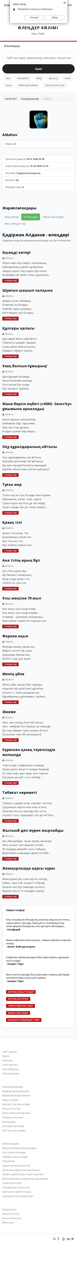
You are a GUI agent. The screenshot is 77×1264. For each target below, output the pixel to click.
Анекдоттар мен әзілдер (16, 1104)
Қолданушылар (30, 98)
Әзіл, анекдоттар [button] (15, 223)
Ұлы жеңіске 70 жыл (21, 598)
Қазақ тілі (12, 522)
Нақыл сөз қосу (11, 1213)
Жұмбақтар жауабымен (15, 1091)
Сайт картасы (10, 1064)
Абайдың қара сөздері (15, 1156)
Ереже (5, 1056)
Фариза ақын (15, 636)
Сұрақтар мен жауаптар (16, 1165)
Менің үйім (13, 673)
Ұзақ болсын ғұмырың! (24, 365)
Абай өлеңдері (10, 1143)
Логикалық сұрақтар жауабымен (21, 1170)
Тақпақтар (8, 1161)
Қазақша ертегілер (13, 1126)
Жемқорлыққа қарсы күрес (28, 868)
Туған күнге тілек (55, 85)
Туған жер (12, 484)
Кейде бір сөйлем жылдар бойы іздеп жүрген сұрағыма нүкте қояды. (37, 959)
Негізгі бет (11, 98)
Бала (8, 85)
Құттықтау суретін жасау (16, 1191)
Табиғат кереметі (19, 792)
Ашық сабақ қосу (11, 1218)
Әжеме (9, 711)
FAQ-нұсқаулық (10, 1073)
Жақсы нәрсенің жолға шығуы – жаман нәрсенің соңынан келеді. (38, 941)
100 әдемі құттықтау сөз (16, 1187)
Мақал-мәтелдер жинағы (16, 1095)
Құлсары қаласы (18, 328)
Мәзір (10, 5)
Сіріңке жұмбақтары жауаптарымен (23, 1174)
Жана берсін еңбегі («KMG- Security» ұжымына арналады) (37, 406)
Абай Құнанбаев (28, 85)
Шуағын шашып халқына (27, 290)
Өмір (39, 78)
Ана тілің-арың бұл (21, 560)
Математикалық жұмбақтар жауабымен (25, 1178)
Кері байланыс (10, 1069)
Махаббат (23, 78)
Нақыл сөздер (10, 1099)
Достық (53, 78)
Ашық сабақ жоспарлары (16, 1112)
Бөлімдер (13, 46)
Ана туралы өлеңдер (14, 1152)
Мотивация (8, 1121)
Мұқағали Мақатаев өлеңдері (19, 1148)
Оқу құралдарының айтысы (29, 446)
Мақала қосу (9, 1209)
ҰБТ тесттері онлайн (13, 1130)
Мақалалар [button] (11, 217)
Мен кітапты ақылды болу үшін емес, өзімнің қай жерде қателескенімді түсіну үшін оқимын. (37, 976)
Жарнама (7, 1060)
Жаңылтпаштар (11, 1108)
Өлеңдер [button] (32, 217)
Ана (8, 78)
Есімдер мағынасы (12, 1117)
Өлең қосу (8, 1222)
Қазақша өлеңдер (12, 1086)
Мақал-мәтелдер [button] (53, 217)
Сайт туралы (9, 1051)
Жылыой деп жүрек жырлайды (33, 830)
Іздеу (38, 68)
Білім (67, 78)
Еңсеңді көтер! (16, 252)
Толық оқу (10, 280)
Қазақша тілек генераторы (17, 1196)
